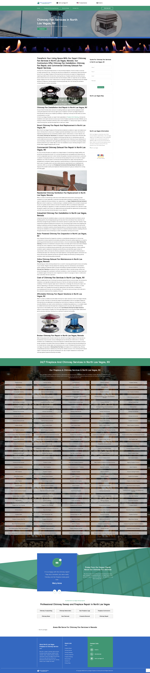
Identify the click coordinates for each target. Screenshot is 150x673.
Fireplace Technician (133, 514)
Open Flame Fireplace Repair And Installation (18, 528)
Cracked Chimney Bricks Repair (133, 448)
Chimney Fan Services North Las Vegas (49, 37)
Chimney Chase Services (76, 411)
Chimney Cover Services (104, 411)
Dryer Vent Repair (47, 509)
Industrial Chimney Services (133, 443)
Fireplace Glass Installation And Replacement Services (47, 434)
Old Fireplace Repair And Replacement (104, 406)
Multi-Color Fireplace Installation (76, 462)
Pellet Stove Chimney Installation (76, 457)
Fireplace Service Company (76, 505)
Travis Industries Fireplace (104, 485)
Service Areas (65, 8)
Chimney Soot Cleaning (18, 391)
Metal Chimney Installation (18, 402)
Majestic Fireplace (105, 471)
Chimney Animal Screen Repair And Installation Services (105, 397)
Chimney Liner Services (19, 416)
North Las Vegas (43, 629)
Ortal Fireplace (104, 481)
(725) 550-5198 (107, 8)
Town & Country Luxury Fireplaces (76, 467)
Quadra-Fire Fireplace (133, 476)
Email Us (100, 2)
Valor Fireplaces (47, 467)
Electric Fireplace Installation (47, 430)
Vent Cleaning (19, 500)
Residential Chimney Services (104, 443)
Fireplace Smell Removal (18, 453)
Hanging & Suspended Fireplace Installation (133, 523)
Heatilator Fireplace (47, 471)
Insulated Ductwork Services (133, 528)
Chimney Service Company (104, 505)
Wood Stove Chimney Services (18, 523)
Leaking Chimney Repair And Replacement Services (47, 448)
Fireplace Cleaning (133, 382)
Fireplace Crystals (47, 462)
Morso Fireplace (75, 485)
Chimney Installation (133, 387)
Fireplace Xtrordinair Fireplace (133, 481)
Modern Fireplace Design (18, 457)
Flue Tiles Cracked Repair (75, 453)
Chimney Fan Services (133, 416)
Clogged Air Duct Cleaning (47, 505)
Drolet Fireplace (18, 485)
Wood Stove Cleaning (133, 519)
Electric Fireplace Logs (47, 443)
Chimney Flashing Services (18, 420)
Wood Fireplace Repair (47, 425)
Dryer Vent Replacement (76, 509)
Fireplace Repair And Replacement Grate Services (47, 439)
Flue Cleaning (18, 387)
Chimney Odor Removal (47, 453)
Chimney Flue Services (133, 411)
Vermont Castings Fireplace (133, 471)
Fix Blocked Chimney (18, 448)
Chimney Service (75, 382)
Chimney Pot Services (104, 416)
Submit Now (100, 87)
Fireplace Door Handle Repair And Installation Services (104, 434)
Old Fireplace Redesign (105, 453)
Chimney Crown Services (18, 411)
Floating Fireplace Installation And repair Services (104, 533)
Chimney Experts (18, 509)
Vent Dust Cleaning (104, 500)
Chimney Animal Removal (104, 490)
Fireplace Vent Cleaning (73, 117)
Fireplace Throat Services (18, 443)
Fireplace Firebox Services (76, 439)
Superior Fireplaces (18, 467)
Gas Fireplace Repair (75, 425)
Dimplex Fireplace (104, 476)
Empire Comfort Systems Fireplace (18, 490)
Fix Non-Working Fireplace (47, 397)
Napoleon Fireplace (76, 471)
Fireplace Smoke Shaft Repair (47, 402)
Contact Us (75, 8)
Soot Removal (76, 387)
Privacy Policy (67, 663)
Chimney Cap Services (47, 411)
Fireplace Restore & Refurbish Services (47, 533)
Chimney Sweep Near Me (75, 514)
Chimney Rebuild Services (47, 496)
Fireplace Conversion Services (104, 523)
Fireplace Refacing (105, 402)
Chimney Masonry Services (47, 420)
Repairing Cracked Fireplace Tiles (76, 448)
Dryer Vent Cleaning (133, 496)
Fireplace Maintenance (47, 519)
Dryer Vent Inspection (133, 500)
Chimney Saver (133, 406)
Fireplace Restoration (18, 397)
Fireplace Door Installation (76, 434)
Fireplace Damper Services (104, 439)
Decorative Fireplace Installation (133, 509)
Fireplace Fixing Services (47, 523)
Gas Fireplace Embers (133, 457)
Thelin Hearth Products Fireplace (47, 490)
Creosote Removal (47, 387)
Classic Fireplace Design (133, 453)
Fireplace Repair (75, 391)
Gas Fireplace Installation (18, 430)
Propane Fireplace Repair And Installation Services (19, 434)
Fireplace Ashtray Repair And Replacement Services (133, 434)
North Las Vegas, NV (99, 658)
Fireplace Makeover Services (76, 528)
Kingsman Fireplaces (104, 467)
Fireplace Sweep (76, 420)
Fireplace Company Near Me (18, 519)
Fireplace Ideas (18, 514)
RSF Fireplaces (18, 471)
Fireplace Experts (133, 505)
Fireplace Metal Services (18, 439)
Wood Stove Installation (104, 519)
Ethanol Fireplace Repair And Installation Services (104, 430)
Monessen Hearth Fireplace (47, 485)
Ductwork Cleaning (104, 514)
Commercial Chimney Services (75, 443)
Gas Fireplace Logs (133, 439)
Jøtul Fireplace (18, 481)
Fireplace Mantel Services (133, 533)
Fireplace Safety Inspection (105, 509)
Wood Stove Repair (76, 519)
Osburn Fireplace (76, 476)
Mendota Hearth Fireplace (76, 481)
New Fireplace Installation (133, 391)
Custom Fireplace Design (47, 457)
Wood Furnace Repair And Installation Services (76, 430)
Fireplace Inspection (75, 406)
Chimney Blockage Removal (47, 406)
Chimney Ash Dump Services (76, 416)
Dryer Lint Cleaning (76, 500)
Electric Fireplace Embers (104, 457)
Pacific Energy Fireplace (47, 481)
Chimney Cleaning (47, 382)
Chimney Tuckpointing (133, 402)
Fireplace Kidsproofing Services (104, 496)
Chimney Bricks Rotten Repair (104, 448)
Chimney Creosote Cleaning (47, 391)
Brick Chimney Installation (133, 397)
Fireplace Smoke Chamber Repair (76, 402)
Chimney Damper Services (47, 416)
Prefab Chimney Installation (76, 496)
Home (38, 8)
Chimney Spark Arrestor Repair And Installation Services (76, 397)
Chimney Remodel (105, 528)
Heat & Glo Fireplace (18, 476)
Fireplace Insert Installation (18, 496)
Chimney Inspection (104, 382)
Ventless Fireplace (76, 523)
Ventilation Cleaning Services (47, 528)
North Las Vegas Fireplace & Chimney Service (94, 670)
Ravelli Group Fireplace (76, 490)
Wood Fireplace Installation (133, 425)
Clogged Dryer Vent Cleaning (18, 505)
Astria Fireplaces (133, 467)
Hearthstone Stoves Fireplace (133, 485)
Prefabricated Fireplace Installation (133, 430)
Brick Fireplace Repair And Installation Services (18, 533)
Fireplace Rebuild (18, 425)
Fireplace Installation (104, 391)
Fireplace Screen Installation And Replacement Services (133, 491)
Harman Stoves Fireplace (47, 476)
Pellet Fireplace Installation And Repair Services (104, 462)
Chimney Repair (104, 387)
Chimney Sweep (18, 382)
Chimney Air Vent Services (18, 462)
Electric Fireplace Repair (104, 425)
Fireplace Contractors (133, 420)
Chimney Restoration (18, 406)
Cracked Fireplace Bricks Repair (76, 533)
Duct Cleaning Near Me (47, 514)
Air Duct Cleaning (47, 500)
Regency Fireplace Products (133, 462)
